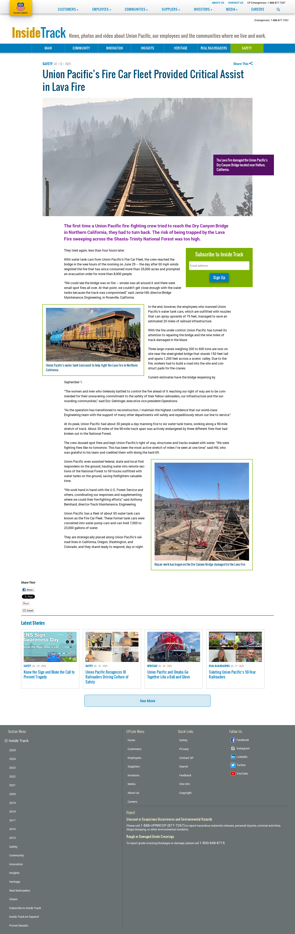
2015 (12, 838)
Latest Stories (33, 623)
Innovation (114, 48)
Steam (13, 899)
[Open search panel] (278, 9)
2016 (12, 829)
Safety (247, 48)
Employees (101, 9)
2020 (12, 794)
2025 (12, 750)
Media (231, 9)
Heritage (180, 48)
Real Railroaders (214, 48)
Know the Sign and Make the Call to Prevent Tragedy (49, 674)
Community (81, 48)
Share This (240, 64)
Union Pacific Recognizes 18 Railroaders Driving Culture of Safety (106, 677)
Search (183, 766)
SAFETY (48, 63)
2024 (12, 759)
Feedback (185, 775)
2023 (12, 768)
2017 (12, 820)
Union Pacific (21, 8)
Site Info (184, 784)
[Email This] (28, 610)
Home (131, 740)
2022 (12, 776)
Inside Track (18, 740)
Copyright (185, 793)
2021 (12, 785)
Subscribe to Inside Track (25, 908)
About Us (218, 2)
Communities (135, 9)
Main (48, 48)
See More (147, 700)
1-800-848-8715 (212, 842)
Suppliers (170, 9)
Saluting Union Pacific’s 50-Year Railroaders (232, 674)
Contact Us (235, 2)
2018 (12, 811)
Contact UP (186, 758)
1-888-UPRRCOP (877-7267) (163, 825)
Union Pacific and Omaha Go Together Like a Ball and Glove (168, 674)
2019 (12, 803)
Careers (257, 9)
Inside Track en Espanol (24, 917)
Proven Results (18, 925)
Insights (147, 48)
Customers (67, 9)
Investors (202, 9)
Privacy (184, 749)
